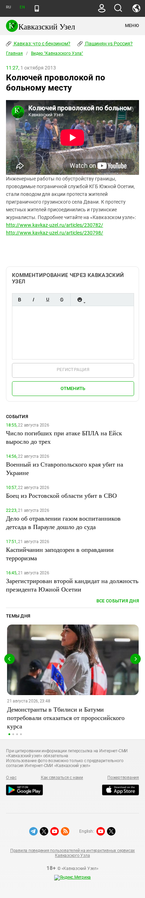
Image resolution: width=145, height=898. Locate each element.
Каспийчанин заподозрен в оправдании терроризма (60, 553)
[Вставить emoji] (79, 299)
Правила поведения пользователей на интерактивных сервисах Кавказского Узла (72, 853)
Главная (14, 53)
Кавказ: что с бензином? (41, 43)
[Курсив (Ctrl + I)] (33, 299)
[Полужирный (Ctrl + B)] (19, 299)
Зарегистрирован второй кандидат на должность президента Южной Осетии (72, 584)
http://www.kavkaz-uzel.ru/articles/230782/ (54, 225)
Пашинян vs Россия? (108, 43)
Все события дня (117, 600)
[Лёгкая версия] (36, 8)
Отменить (73, 388)
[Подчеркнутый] (47, 299)
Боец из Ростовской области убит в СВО (61, 495)
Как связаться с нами (62, 777)
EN (22, 7)
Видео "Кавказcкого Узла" (57, 53)
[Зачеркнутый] (62, 299)
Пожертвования (123, 777)
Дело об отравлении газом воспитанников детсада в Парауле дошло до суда (63, 522)
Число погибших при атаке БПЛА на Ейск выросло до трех (64, 437)
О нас (11, 777)
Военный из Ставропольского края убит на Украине (64, 468)
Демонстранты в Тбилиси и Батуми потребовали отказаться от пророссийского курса (66, 717)
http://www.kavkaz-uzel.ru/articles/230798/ (54, 233)
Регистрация (73, 369)
